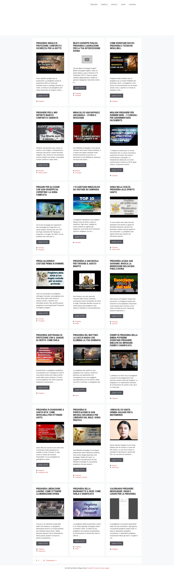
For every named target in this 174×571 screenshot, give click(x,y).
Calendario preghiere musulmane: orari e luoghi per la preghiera (123, 491)
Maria (123, 4)
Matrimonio (115, 467)
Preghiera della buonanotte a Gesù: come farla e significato (87, 491)
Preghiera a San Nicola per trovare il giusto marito (86, 264)
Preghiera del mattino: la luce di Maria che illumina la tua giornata (87, 338)
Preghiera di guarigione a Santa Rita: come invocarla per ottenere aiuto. (50, 413)
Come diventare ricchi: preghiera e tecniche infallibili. (122, 46)
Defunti (40, 172)
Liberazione (41, 551)
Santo (114, 249)
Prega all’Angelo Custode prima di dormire (50, 262)
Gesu (76, 548)
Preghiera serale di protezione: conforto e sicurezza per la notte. (49, 46)
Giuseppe (78, 95)
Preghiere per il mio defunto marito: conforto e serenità (47, 115)
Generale (104, 4)
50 (44, 560)
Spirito (118, 249)
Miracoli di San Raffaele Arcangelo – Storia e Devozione (86, 115)
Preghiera (94, 4)
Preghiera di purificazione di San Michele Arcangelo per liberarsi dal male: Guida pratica (87, 414)
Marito (45, 172)
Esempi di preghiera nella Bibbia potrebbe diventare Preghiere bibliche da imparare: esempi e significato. (124, 340)
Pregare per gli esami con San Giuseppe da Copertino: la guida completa (48, 191)
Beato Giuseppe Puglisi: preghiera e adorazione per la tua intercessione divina (86, 47)
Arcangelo (78, 172)
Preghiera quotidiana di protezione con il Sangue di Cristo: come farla (50, 338)
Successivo (51, 560)
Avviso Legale (104, 568)
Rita (47, 472)
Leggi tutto (43, 96)
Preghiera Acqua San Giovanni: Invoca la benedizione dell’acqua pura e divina (122, 265)
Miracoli (114, 4)
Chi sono (96, 568)
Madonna (132, 4)
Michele (84, 477)
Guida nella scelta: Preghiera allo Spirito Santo (122, 190)
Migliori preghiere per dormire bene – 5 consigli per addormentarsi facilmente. (123, 116)
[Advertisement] (87, 22)
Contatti (89, 568)
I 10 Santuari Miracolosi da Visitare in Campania (86, 188)
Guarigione (41, 472)
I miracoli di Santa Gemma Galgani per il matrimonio (121, 412)
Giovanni (114, 323)
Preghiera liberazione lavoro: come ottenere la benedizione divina (48, 491)
